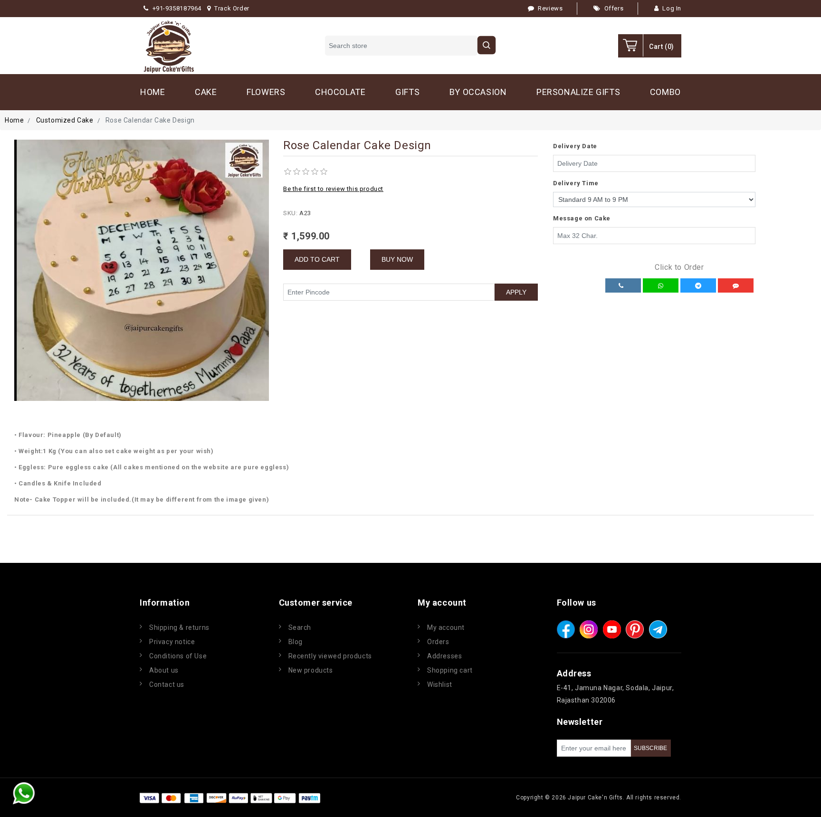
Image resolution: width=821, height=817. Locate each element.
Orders (438, 642)
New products (310, 670)
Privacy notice (172, 642)
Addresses (444, 656)
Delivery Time (576, 183)
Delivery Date (575, 146)
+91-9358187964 (177, 8)
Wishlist (439, 684)
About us (164, 670)
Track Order (231, 8)
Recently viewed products (330, 656)
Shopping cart (450, 670)
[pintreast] (635, 629)
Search (300, 627)
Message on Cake (582, 218)
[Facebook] (566, 629)
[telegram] (658, 629)
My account (446, 627)
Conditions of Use (178, 656)
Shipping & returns (179, 627)
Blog (295, 642)
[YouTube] (612, 629)
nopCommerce (379, 797)
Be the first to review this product (333, 188)
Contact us (166, 684)
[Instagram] (589, 629)
